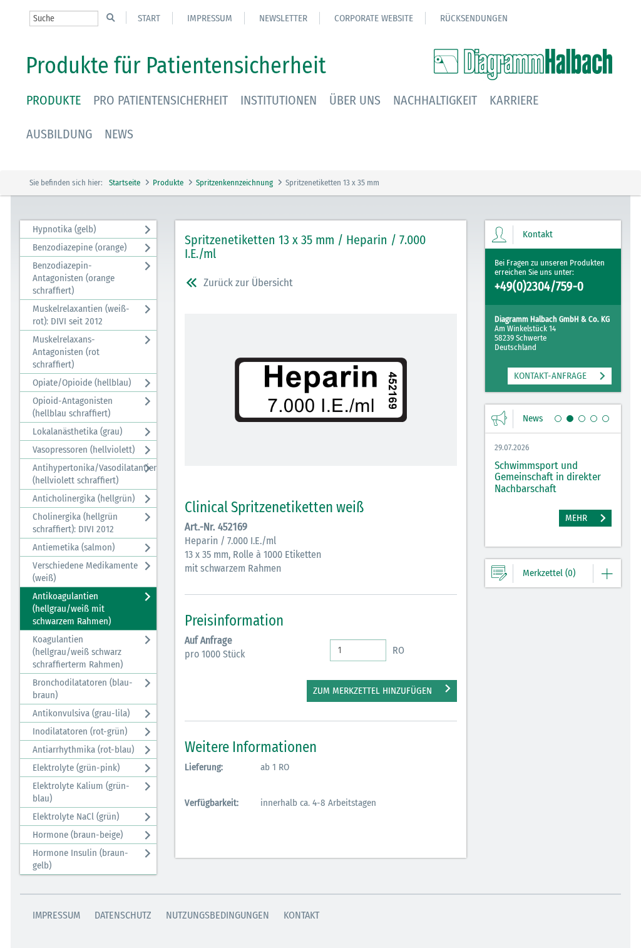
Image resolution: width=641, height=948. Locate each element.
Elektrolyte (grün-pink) (76, 767)
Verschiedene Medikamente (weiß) (85, 572)
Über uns (355, 100)
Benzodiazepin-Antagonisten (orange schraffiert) (74, 278)
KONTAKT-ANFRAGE (550, 375)
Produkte (53, 100)
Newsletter (283, 18)
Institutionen (278, 100)
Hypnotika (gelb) (64, 229)
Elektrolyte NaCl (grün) (76, 816)
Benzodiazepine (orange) (79, 247)
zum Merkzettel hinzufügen (372, 690)
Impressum (209, 18)
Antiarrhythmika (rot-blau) (83, 749)
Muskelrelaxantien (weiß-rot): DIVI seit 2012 (81, 315)
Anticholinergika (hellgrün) (84, 498)
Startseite (124, 182)
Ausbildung (59, 134)
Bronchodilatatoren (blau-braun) (83, 689)
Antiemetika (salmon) (74, 547)
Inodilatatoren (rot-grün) (80, 731)
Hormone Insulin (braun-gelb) (80, 859)
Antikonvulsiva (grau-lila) (81, 713)
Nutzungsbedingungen (217, 915)
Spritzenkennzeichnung (234, 182)
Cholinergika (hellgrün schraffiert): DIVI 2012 (75, 523)
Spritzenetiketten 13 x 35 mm (332, 182)
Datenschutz (123, 915)
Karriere (514, 100)
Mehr (576, 517)
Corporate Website (373, 18)
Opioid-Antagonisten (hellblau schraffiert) (73, 407)
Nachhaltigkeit (435, 100)
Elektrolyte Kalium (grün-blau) (81, 792)
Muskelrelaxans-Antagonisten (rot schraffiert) (66, 352)
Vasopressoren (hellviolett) (84, 449)
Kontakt (301, 915)
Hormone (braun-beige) (78, 834)
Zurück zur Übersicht (248, 282)
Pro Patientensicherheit (160, 100)
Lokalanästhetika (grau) (77, 431)
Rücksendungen (474, 18)
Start (149, 18)
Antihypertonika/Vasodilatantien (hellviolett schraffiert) (94, 474)
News (119, 134)
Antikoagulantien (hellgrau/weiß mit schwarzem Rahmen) (72, 608)
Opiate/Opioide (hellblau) (82, 382)
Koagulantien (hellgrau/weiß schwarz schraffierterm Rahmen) (78, 652)
